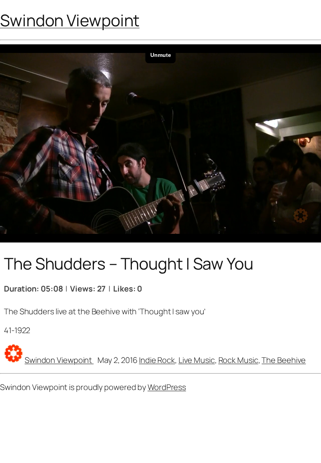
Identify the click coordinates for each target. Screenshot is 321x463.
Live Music (197, 360)
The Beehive (283, 360)
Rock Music (238, 360)
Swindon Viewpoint (69, 20)
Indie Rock (157, 360)
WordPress (167, 387)
